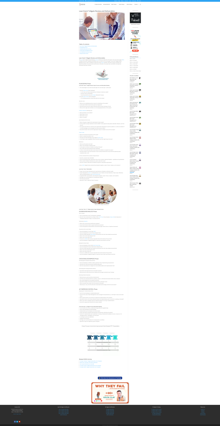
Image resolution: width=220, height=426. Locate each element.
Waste (111, 217)
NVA (114, 217)
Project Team (85, 90)
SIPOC (83, 165)
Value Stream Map (96, 245)
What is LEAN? (132, 58)
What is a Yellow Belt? (134, 65)
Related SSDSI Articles (84, 53)
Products (136, 4)
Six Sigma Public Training (156, 410)
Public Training (113, 4)
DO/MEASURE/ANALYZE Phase (85, 49)
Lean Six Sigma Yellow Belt (63, 412)
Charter (89, 172)
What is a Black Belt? (134, 63)
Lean (82, 59)
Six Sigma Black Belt (106, 4)
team (103, 62)
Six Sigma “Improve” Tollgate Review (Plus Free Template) (91, 361)
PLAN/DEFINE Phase (83, 47)
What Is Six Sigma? (133, 60)
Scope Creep (100, 137)
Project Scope (81, 132)
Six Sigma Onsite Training (156, 409)
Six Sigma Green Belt (98, 4)
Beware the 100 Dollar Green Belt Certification (89, 362)
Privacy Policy (202, 413)
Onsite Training (121, 4)
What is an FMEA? (133, 69)
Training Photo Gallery (156, 414)
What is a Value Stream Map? (135, 70)
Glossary (202, 410)
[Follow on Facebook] (15, 422)
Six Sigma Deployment (156, 413)
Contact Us (203, 409)
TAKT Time (101, 217)
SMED (86, 238)
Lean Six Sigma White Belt (64, 413)
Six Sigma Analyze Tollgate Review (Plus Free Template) (90, 365)
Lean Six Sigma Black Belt (63, 409)
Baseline (85, 221)
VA (90, 237)
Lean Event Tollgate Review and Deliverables (88, 46)
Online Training (129, 4)
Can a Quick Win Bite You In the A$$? (87, 364)
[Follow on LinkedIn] (17, 422)
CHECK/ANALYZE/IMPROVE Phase (86, 50)
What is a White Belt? (134, 67)
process (96, 59)
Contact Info (17, 407)
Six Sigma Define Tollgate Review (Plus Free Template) (90, 367)
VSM (94, 231)
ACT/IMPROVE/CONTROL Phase (86, 52)
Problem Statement (82, 110)
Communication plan (96, 174)
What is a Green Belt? (134, 62)
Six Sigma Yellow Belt (110, 412)
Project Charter (86, 96)
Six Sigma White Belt (110, 413)
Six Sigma (94, 95)
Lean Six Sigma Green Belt (64, 410)
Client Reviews (203, 414)
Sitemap (202, 412)
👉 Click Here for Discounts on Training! (110, 378)
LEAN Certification (63, 414)
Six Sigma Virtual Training (156, 412)
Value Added (93, 234)
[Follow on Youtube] (19, 422)
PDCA (123, 59)
